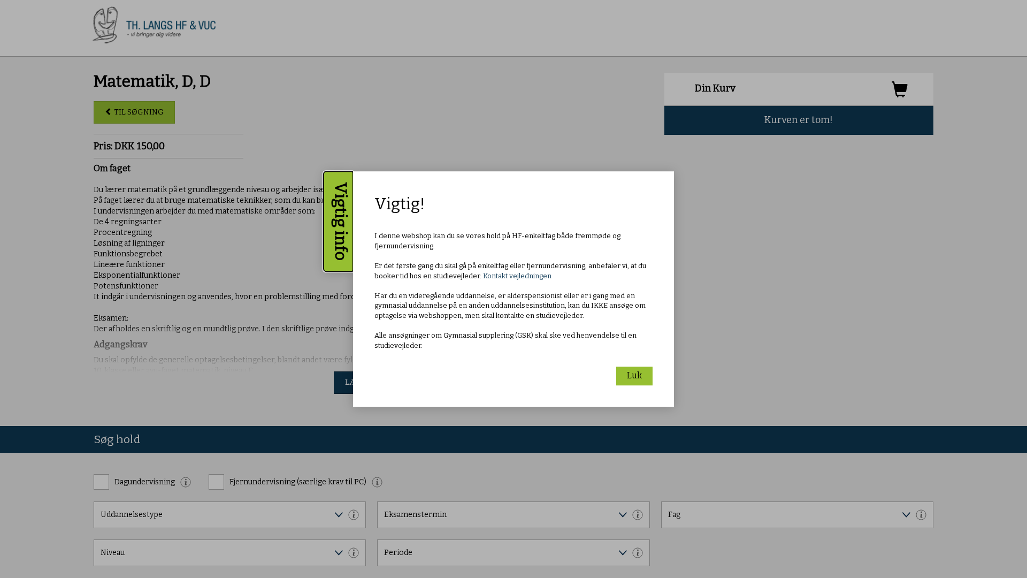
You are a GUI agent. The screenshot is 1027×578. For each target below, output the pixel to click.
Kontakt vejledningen (517, 276)
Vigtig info (340, 221)
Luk (634, 375)
